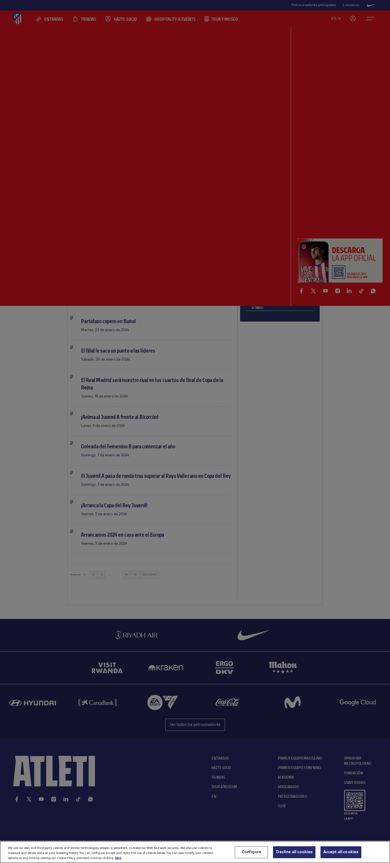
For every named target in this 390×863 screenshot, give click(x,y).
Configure (251, 852)
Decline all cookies (294, 852)
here (118, 857)
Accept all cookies (340, 852)
